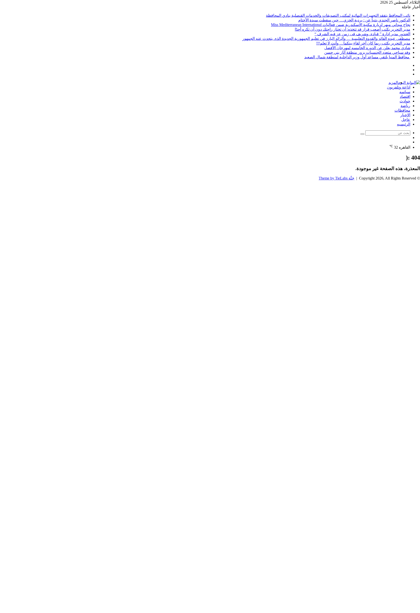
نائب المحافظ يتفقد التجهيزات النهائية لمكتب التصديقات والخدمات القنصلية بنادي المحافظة (338, 15)
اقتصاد (405, 96)
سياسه (404, 92)
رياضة (405, 106)
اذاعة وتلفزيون (398, 87)
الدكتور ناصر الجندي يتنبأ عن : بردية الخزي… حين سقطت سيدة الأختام (354, 20)
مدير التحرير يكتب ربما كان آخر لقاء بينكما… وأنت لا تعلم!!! (363, 43)
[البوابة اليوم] (409, 83)
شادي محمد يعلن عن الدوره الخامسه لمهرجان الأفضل (367, 48)
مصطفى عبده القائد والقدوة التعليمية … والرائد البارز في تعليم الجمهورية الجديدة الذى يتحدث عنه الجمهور (326, 38)
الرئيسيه (403, 124)
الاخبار (405, 115)
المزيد (393, 83)
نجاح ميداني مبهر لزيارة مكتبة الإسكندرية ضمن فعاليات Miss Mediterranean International (340, 25)
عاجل (405, 119)
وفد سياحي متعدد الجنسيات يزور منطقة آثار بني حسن (367, 52)
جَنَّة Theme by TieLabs (336, 178)
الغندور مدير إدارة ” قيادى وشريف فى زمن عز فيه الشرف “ (362, 34)
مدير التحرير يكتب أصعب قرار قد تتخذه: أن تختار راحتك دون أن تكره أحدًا (352, 29)
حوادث (405, 101)
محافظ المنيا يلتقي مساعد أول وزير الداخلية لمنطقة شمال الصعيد (357, 57)
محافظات (402, 110)
